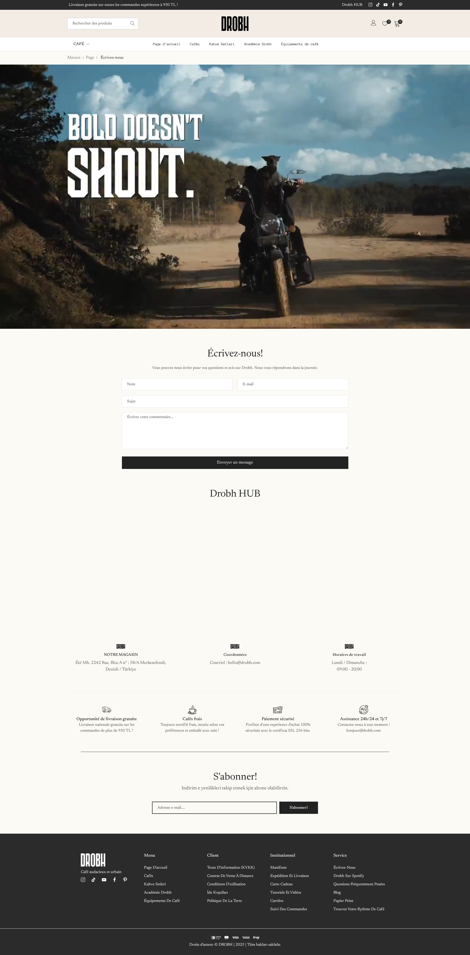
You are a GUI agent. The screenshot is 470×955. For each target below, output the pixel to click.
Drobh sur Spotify (348, 876)
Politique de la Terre (224, 901)
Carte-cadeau (281, 884)
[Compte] (373, 24)
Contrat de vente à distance (230, 876)
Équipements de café (162, 901)
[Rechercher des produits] (132, 23)
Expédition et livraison (289, 876)
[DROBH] (235, 23)
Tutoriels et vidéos (285, 893)
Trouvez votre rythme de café (358, 909)
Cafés (148, 876)
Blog (337, 893)
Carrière (276, 901)
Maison (74, 58)
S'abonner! (299, 808)
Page (90, 58)
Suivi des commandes (288, 909)
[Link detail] (370, 5)
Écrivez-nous (344, 868)
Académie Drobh (158, 893)
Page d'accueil (155, 868)
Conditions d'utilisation (226, 884)
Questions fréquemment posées (359, 884)
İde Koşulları (217, 893)
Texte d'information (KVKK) (231, 868)
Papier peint (343, 901)
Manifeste (278, 868)
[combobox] (102, 23)
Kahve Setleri (155, 884)
